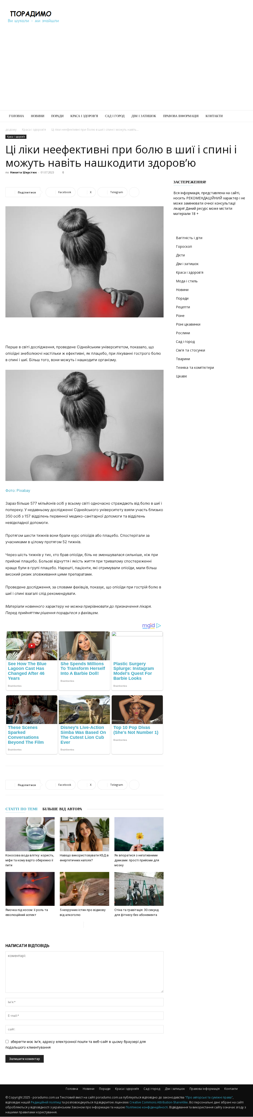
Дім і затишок (143, 116)
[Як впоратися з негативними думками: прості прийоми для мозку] (139, 834)
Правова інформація (181, 116)
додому (11, 129)
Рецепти (183, 307)
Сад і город (115, 116)
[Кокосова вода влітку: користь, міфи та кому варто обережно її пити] (30, 834)
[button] (242, 116)
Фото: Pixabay (17, 490)
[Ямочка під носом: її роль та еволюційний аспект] (30, 889)
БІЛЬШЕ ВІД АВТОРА (62, 809)
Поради (57, 116)
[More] (134, 192)
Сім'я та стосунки (190, 350)
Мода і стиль (187, 281)
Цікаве (181, 376)
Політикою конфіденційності (147, 1107)
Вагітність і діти (189, 237)
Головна (16, 116)
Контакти (214, 116)
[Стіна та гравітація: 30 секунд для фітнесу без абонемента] (139, 889)
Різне (180, 315)
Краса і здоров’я (84, 116)
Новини (37, 116)
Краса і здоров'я (34, 129)
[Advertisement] (157, 18)
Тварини (183, 358)
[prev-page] (80, 925)
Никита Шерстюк (23, 172)
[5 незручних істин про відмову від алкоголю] (84, 889)
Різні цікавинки (188, 324)
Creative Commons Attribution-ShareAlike (158, 1102)
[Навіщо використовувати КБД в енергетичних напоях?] (84, 834)
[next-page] (87, 925)
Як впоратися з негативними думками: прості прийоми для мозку (136, 860)
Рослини (183, 333)
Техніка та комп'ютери (195, 367)
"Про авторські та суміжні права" (209, 1097)
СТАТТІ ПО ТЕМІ (21, 809)
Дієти (180, 255)
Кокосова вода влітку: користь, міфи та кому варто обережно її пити (29, 860)
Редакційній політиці (46, 1102)
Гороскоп (184, 246)
